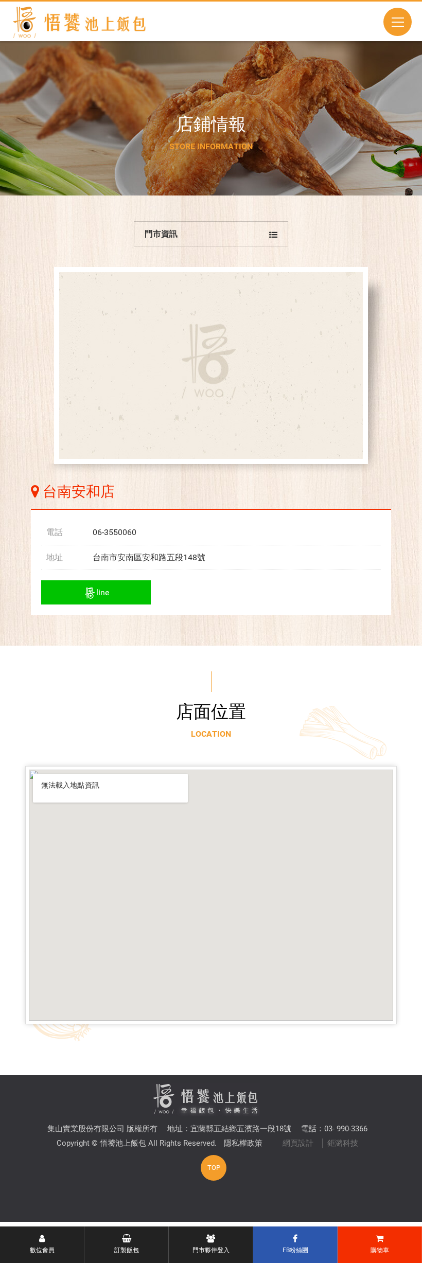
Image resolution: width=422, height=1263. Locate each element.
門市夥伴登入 (211, 1250)
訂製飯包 (126, 1250)
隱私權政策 (243, 1143)
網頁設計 (298, 1143)
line (102, 592)
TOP (213, 1167)
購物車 (380, 1250)
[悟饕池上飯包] (78, 22)
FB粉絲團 (295, 1250)
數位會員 (42, 1250)
